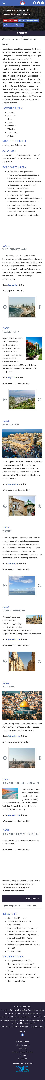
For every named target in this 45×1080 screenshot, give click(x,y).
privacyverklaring (22, 1045)
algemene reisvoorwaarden (22, 1052)
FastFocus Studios (37, 1027)
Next (41, 308)
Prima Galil (13, 484)
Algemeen (23, 33)
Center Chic (13, 285)
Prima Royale (14, 639)
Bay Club (12, 377)
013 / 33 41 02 (12, 1013)
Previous (7, 308)
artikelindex (22, 1059)
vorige (7, 39)
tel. (6, 1013)
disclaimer (22, 1048)
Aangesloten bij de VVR (22, 1063)
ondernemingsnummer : (24, 1017)
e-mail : (21, 1013)
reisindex (22, 1055)
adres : (19, 1010)
